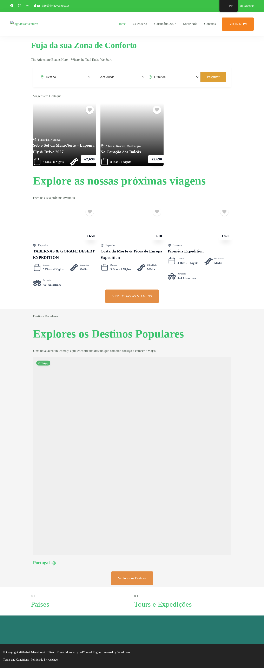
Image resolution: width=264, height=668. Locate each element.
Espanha (43, 245)
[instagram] (19, 6)
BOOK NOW (238, 24)
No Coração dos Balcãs (120, 152)
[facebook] (11, 6)
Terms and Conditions (16, 659)
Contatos (210, 24)
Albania (109, 146)
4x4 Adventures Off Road (40, 652)
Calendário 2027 (165, 24)
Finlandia (43, 139)
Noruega (55, 139)
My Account (246, 5)
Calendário (140, 24)
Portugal (41, 562)
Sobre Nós (190, 24)
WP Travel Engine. (90, 652)
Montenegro (134, 146)
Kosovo (120, 146)
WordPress (123, 652)
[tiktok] (35, 6)
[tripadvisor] (27, 6)
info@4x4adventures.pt (55, 5)
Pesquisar (213, 77)
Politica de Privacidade (44, 659)
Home (122, 24)
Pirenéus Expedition (186, 251)
